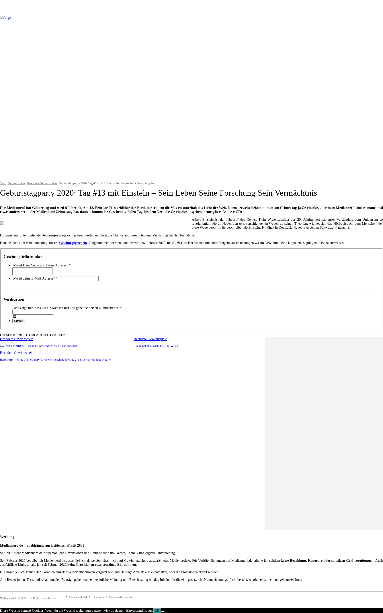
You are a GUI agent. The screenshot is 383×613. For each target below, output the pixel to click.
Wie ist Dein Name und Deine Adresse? (41, 265)
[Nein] (162, 611)
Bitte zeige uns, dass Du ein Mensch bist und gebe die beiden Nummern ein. (67, 308)
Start (3, 183)
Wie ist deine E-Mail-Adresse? (35, 278)
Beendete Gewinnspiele (42, 183)
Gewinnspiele (16, 183)
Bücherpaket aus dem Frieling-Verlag (156, 345)
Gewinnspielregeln (73, 243)
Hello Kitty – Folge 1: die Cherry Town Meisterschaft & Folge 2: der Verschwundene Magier (55, 359)
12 (14, 316)
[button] (377, 95)
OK (157, 610)
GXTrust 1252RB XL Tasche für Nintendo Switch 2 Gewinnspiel (38, 345)
